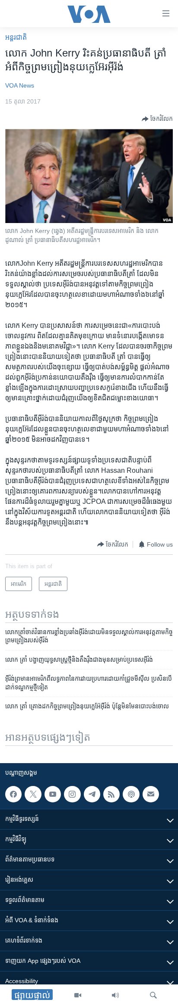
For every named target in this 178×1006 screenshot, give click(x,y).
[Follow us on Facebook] (13, 794)
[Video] (78, 995)
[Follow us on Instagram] (72, 794)
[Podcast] (131, 794)
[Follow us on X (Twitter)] (33, 794)
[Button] (157, 119)
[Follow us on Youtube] (52, 794)
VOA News (19, 85)
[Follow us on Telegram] (92, 794)
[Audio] (115, 995)
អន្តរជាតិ (16, 37)
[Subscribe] (151, 794)
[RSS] (111, 794)
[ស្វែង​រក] (153, 995)
